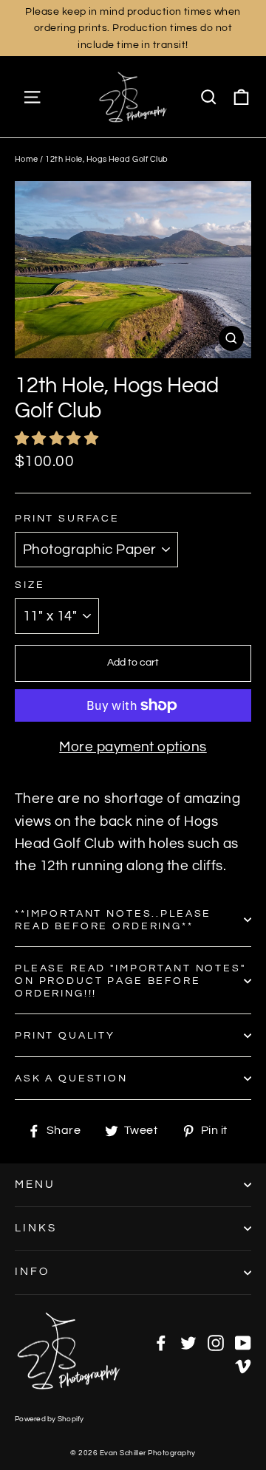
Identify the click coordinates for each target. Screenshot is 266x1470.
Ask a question (71, 1078)
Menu (35, 1184)
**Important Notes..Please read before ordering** (113, 919)
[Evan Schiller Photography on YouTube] (243, 1342)
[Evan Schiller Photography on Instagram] (216, 1342)
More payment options (133, 746)
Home (26, 159)
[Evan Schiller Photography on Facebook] (161, 1342)
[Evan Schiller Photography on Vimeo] (243, 1365)
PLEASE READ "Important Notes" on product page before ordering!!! (130, 981)
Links (36, 1228)
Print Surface (67, 518)
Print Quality (65, 1035)
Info (32, 1271)
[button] (58, 438)
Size (29, 584)
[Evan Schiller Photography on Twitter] (188, 1342)
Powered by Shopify (49, 1419)
